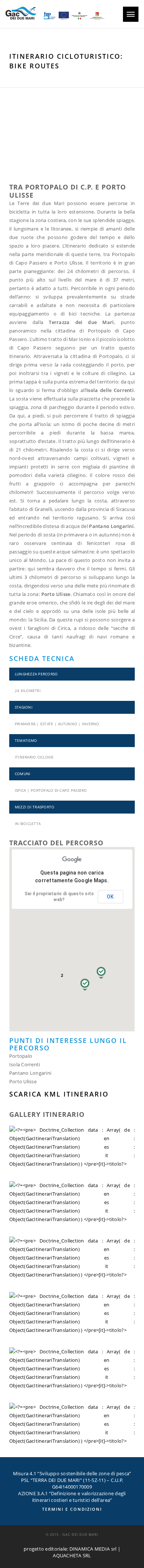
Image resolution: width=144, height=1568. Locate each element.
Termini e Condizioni (72, 1509)
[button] (101, 973)
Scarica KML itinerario (59, 1094)
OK (110, 897)
